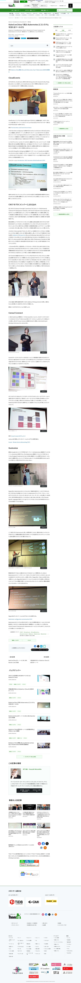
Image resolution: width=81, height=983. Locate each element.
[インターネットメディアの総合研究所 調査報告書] (68, 965)
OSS (10, 948)
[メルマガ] (39, 843)
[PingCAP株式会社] (16, 902)
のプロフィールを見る (30, 790)
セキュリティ (38, 950)
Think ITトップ (11, 17)
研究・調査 (61, 1)
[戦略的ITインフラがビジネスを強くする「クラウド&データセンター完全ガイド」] (34, 965)
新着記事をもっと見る (63, 128)
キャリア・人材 (20, 953)
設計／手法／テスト (21, 944)
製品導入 (39, 1)
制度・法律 (11, 956)
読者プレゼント (43, 5)
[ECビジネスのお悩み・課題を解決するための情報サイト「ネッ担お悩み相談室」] (34, 977)
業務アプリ (11, 946)
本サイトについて (15, 923)
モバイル (37, 946)
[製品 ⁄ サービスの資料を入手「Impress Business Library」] (34, 973)
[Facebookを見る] (46, 914)
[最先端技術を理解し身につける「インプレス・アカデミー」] (68, 973)
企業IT (31, 1)
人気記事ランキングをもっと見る (63, 83)
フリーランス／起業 (30, 954)
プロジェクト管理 (47, 948)
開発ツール (38, 943)
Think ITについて (54, 5)
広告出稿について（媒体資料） (32, 923)
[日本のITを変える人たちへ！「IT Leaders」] (45, 969)
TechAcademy (69, 950)
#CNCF (21, 632)
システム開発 (63, 13)
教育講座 (53, 2)
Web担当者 (46, 1)
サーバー (23, 13)
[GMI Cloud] (33, 902)
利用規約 (59, 923)
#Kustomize (43, 634)
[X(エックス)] (47, 843)
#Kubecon (31, 634)
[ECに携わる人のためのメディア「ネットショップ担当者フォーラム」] (68, 969)
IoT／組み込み (56, 13)
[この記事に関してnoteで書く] (44, 646)
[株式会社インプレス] (18, 970)
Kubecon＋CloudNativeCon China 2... (31, 17)
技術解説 (68, 939)
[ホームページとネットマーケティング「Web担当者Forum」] (56, 965)
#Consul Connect (24, 634)
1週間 (63, 30)
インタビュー (69, 944)
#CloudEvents (27, 632)
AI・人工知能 (29, 948)
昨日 (56, 30)
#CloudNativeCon (35, 632)
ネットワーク (29, 13)
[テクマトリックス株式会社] (51, 901)
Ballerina (15, 235)
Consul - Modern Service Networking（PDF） (19, 442)
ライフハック (38, 953)
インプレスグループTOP (62, 925)
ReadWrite (69, 952)
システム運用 (11, 950)
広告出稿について (63, 5)
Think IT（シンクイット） (15, 5)
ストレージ (35, 13)
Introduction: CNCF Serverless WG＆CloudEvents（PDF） (31, 160)
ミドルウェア (47, 940)
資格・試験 (11, 953)
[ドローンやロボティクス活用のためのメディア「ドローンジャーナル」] (56, 973)
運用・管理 (37, 948)
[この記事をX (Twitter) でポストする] (38, 646)
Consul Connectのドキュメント (18, 436)
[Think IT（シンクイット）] (15, 917)
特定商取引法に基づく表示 (32, 925)
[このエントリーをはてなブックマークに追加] (41, 646)
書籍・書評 (69, 942)
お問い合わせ (45, 923)
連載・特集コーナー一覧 (19, 17)
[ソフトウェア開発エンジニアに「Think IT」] (45, 965)
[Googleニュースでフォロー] (52, 914)
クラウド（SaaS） (21, 946)
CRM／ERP (47, 946)
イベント (68, 946)
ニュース (68, 937)
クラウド (40, 13)
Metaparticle (22, 235)
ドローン (50, 2)
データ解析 (29, 946)
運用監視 (28, 950)
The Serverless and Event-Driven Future (21, 127)
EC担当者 (50, 1)
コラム (68, 948)
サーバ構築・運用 (57, 948)
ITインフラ (17, 13)
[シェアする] (35, 646)
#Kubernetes (37, 634)
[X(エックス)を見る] (49, 914)
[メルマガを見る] (43, 914)
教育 (45, 953)
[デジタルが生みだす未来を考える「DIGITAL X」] (45, 973)
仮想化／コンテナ (47, 13)
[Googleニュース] (41, 847)
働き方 (46, 950)
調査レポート (56, 944)
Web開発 (46, 943)
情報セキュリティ (57, 946)
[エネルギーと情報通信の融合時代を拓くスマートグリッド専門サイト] (56, 969)
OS (68, 13)
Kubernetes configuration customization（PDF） (20, 619)
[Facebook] (43, 843)
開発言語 (28, 943)
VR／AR (19, 948)
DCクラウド (57, 1)
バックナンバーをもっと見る (30, 756)
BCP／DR (20, 950)
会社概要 (44, 925)
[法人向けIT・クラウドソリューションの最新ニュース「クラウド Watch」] (34, 969)
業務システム (56, 939)
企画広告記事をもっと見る (64, 214)
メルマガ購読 (27, 5)
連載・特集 (11, 13)
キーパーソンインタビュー (58, 942)
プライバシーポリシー (15, 925)
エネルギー (46, 2)
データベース (11, 943)
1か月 (69, 30)
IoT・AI (54, 1)
